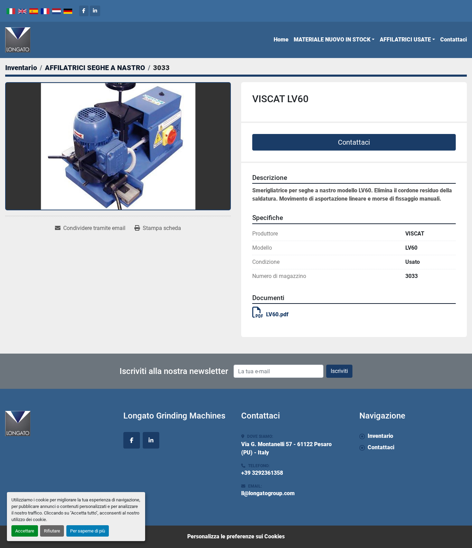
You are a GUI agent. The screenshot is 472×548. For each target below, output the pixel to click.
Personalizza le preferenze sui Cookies (236, 536)
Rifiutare (52, 530)
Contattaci (453, 39)
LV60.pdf (277, 314)
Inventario (380, 436)
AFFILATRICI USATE (405, 39)
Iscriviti (339, 371)
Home (281, 39)
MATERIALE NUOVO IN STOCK (332, 39)
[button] (334, 40)
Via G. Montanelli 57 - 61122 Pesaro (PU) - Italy (286, 448)
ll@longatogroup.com (268, 493)
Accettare (24, 530)
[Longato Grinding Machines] (59, 423)
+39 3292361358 (262, 473)
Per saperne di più (87, 530)
